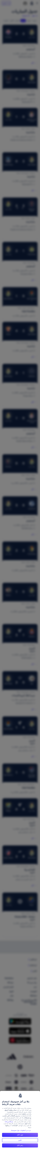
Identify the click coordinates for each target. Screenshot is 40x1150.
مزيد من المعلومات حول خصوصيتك (21, 1130)
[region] (20, 1120)
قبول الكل (20, 1135)
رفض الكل (20, 1145)
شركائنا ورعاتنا (9, 1121)
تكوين (20, 1140)
